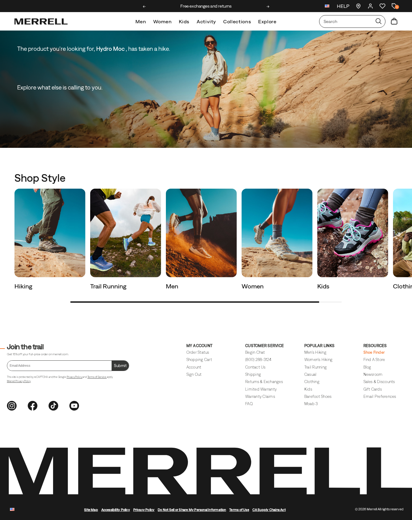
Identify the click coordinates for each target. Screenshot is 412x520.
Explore (267, 21)
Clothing (311, 381)
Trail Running (109, 286)
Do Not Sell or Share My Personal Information (192, 510)
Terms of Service (97, 377)
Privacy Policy (75, 377)
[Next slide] (268, 6)
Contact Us (255, 367)
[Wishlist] (382, 6)
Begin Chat (255, 352)
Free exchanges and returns (205, 6)
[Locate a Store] (358, 6)
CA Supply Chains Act (269, 510)
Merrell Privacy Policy (19, 381)
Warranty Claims (260, 396)
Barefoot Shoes (318, 396)
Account (193, 367)
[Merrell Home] (41, 21)
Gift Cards (372, 389)
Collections (237, 21)
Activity (206, 21)
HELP (343, 6)
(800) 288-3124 (258, 359)
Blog (367, 367)
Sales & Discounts (379, 381)
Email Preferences (379, 396)
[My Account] (370, 6)
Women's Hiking (318, 359)
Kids (184, 21)
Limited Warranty (261, 389)
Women (162, 21)
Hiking (23, 286)
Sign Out (194, 374)
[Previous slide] (144, 6)
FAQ (249, 403)
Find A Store (374, 359)
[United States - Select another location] (327, 7)
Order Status (197, 352)
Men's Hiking (315, 352)
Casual (310, 374)
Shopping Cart (199, 359)
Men (140, 21)
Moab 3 (311, 403)
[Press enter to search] (378, 21)
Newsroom (373, 374)
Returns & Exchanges (264, 381)
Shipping (253, 374)
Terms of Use (239, 510)
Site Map (91, 510)
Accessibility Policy (115, 510)
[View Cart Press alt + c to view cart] (394, 21)
